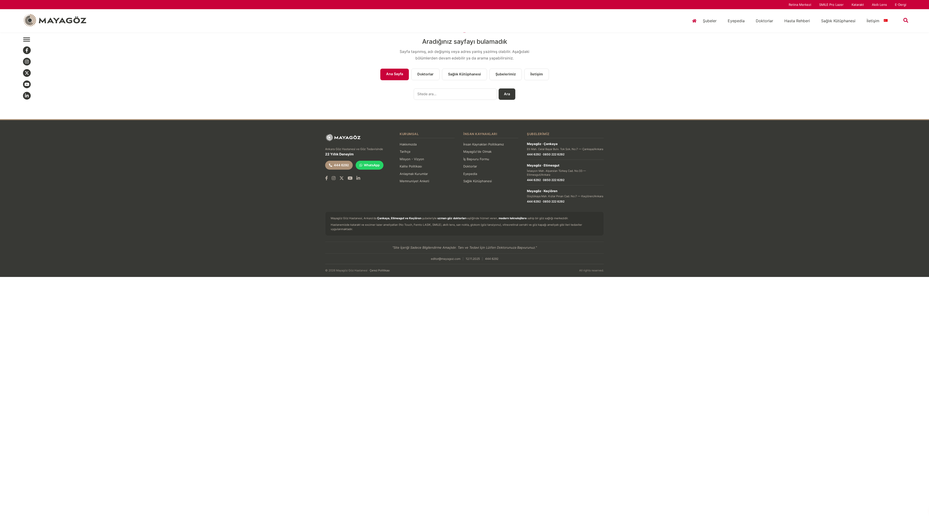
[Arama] (906, 20)
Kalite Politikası (411, 166)
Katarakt (858, 5)
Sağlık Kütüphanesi (838, 20)
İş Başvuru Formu (476, 159)
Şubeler (710, 20)
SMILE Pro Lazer (831, 5)
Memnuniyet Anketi (414, 181)
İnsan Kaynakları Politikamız (483, 144)
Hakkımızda (408, 144)
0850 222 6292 (553, 154)
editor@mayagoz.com (445, 259)
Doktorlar (764, 20)
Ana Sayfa (394, 74)
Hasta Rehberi (797, 20)
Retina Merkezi (800, 5)
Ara (507, 94)
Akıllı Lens (879, 5)
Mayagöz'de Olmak (477, 151)
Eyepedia (736, 20)
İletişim (873, 20)
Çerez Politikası (380, 270)
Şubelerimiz (505, 74)
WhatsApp (372, 165)
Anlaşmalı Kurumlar (414, 174)
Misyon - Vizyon (412, 159)
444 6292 (341, 165)
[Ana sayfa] (694, 20)
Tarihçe (405, 151)
